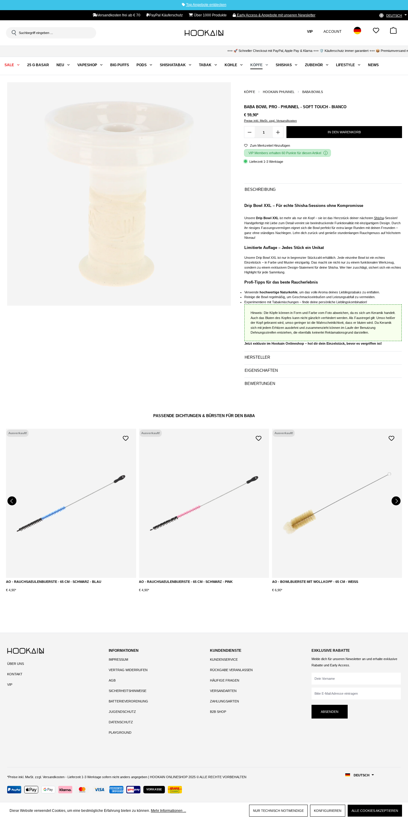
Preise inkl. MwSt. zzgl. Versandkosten (270, 120)
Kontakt (14, 674)
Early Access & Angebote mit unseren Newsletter (275, 15)
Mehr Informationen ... (168, 811)
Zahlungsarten (224, 701)
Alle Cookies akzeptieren (375, 810)
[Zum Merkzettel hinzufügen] (125, 437)
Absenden (329, 711)
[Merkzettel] (376, 32)
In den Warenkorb (344, 132)
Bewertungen (260, 383)
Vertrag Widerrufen (128, 670)
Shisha (379, 218)
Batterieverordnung (128, 701)
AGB (112, 680)
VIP (9, 684)
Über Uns (15, 663)
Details (71, 583)
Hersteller (257, 357)
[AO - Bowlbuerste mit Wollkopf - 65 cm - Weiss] (337, 503)
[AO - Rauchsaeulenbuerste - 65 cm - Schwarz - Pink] (204, 503)
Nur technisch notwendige (278, 810)
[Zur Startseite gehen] (204, 33)
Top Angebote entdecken (206, 5)
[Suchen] (13, 33)
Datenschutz (121, 722)
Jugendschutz (122, 711)
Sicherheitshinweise (127, 691)
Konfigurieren (327, 810)
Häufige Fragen (224, 680)
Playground (120, 732)
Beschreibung (260, 189)
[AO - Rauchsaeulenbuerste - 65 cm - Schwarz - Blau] (71, 503)
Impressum (118, 659)
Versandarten (223, 691)
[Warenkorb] (393, 32)
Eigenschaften (261, 370)
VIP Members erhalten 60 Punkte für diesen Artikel (285, 153)
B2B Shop (218, 711)
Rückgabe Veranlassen (231, 670)
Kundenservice (224, 659)
